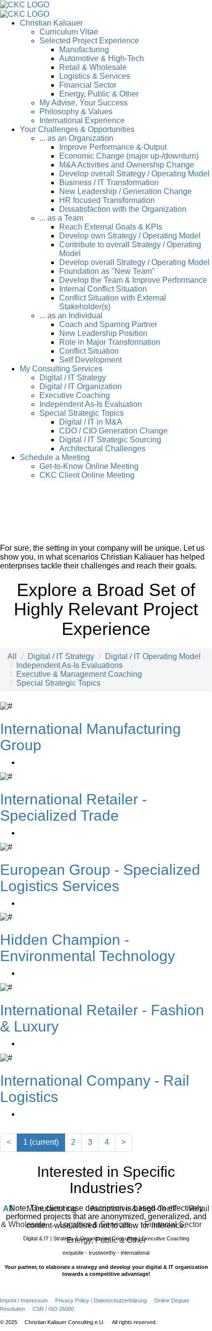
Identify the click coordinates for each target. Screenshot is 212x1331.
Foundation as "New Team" (107, 271)
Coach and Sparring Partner (108, 324)
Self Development (90, 360)
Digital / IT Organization (80, 386)
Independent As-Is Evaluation (90, 404)
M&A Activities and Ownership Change (126, 165)
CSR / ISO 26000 (53, 1309)
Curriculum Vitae (68, 32)
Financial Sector (87, 85)
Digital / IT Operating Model (153, 656)
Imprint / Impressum (24, 1300)
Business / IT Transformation (109, 182)
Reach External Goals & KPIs (110, 227)
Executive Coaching (74, 395)
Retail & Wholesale (93, 67)
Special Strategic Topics (81, 413)
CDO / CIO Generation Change (113, 431)
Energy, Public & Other (99, 94)
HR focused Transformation (107, 200)
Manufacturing (84, 49)
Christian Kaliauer (51, 23)
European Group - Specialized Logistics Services (100, 878)
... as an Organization (76, 138)
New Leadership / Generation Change (125, 191)
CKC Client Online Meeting (87, 475)
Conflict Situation (89, 351)
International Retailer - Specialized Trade (73, 807)
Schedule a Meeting (55, 457)
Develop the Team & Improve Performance (133, 280)
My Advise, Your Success (83, 103)
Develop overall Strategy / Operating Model (134, 173)
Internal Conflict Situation (103, 289)
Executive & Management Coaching (79, 674)
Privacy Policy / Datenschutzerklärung (101, 1300)
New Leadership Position (103, 333)
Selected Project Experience (89, 40)
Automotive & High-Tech (101, 58)
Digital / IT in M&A (90, 422)
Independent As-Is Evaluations (69, 665)
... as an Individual (71, 315)
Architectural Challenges (102, 448)
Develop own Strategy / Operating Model (130, 236)
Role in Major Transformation (109, 342)
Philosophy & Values (75, 111)
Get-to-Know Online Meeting (89, 466)
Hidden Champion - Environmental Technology (87, 948)
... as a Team (61, 218)
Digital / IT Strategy (72, 377)
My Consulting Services (61, 369)
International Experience (82, 120)
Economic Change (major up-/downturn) (129, 156)
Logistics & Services (94, 76)
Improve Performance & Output (113, 147)
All (12, 656)
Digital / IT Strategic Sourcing (110, 439)
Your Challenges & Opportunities (77, 129)
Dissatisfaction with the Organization (122, 209)
